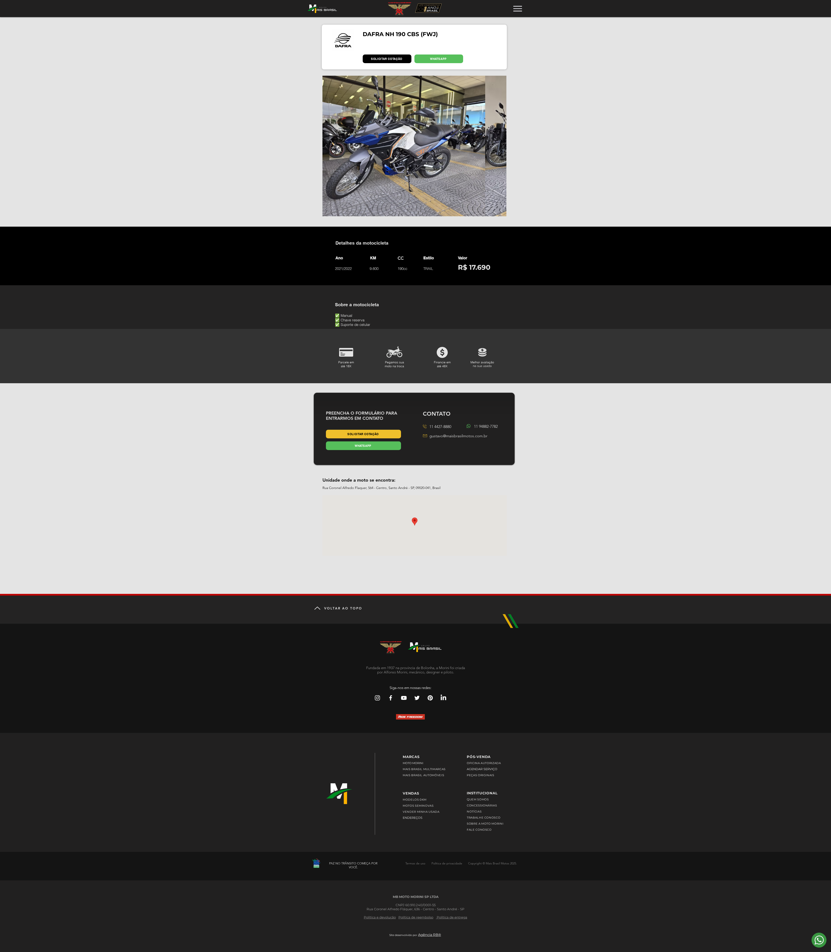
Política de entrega (451, 917)
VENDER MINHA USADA (421, 811)
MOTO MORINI (413, 763)
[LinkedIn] (443, 697)
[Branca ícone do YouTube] (403, 697)
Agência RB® (429, 935)
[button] (414, 146)
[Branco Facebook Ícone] (390, 697)
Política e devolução (380, 917)
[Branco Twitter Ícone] (417, 697)
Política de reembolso (415, 917)
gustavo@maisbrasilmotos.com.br (458, 436)
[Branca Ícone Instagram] (377, 697)
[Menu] (518, 8)
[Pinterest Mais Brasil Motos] (430, 697)
